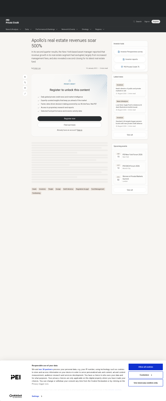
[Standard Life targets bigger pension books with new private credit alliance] (130, 121)
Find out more (69, 125)
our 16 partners (46, 369)
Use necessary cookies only (146, 383)
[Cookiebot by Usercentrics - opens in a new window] (15, 396)
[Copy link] (25, 93)
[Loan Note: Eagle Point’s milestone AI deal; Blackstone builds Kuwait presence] (130, 105)
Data (27, 29)
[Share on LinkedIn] (25, 76)
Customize (144, 375)
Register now (69, 118)
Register (156, 21)
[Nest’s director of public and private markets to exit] (130, 88)
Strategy (85, 29)
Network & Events (68, 29)
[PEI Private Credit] (12, 21)
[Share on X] (25, 82)
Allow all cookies (145, 367)
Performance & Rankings (45, 29)
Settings (35, 396)
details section (114, 390)
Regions (98, 29)
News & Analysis (12, 29)
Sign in (147, 22)
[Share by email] (25, 88)
